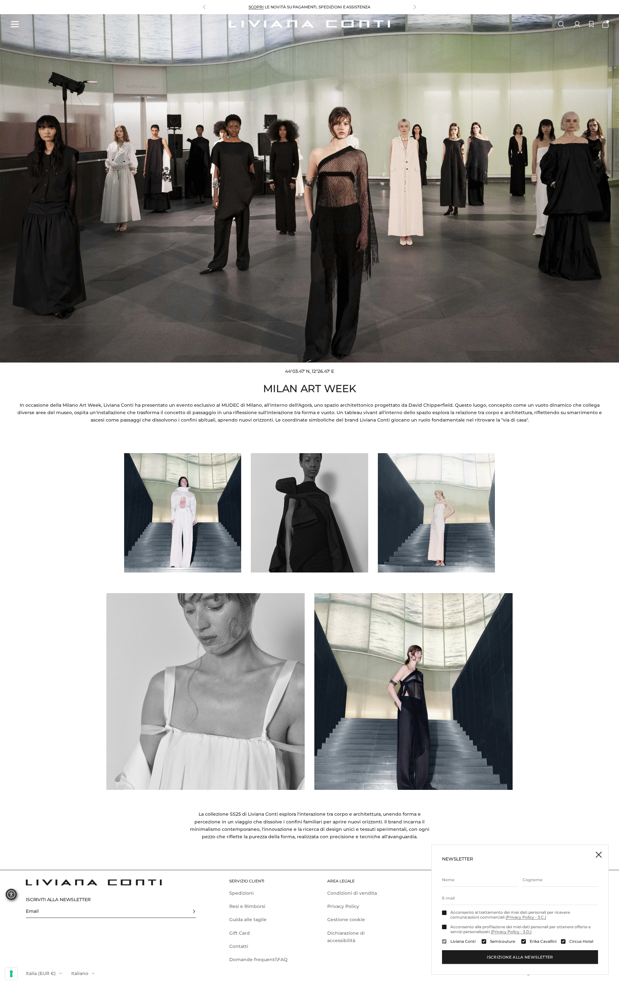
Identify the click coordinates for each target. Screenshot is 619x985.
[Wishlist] (591, 24)
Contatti (238, 946)
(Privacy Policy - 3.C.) (526, 917)
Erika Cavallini (543, 941)
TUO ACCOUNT (268, 7)
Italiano (79, 973)
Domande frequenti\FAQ (258, 959)
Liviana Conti (463, 941)
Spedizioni (241, 893)
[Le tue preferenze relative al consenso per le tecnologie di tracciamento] (11, 974)
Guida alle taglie (248, 919)
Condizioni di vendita (352, 893)
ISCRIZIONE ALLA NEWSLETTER (520, 957)
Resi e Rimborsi (247, 906)
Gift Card (239, 933)
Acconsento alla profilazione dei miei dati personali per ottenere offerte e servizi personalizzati (520, 929)
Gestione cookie (346, 919)
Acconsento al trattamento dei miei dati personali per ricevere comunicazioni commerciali (510, 914)
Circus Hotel (581, 941)
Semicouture (502, 941)
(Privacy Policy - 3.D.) (511, 931)
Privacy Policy (343, 906)
